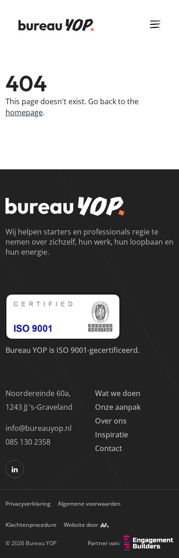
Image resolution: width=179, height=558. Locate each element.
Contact (108, 448)
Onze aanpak (118, 407)
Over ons (111, 421)
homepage (24, 112)
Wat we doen (117, 393)
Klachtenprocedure (31, 525)
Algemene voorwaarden (89, 504)
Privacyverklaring (28, 504)
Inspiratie (111, 435)
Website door (81, 525)
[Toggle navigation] (155, 24)
